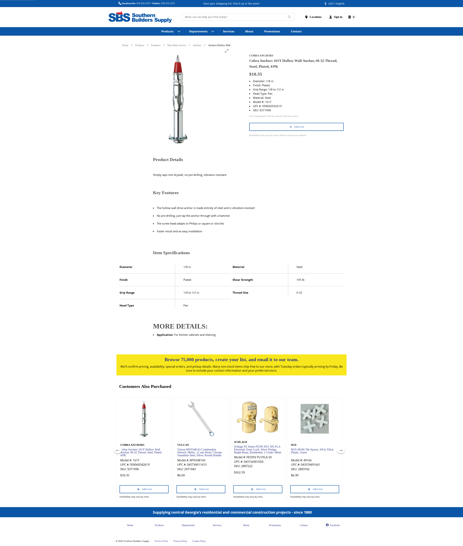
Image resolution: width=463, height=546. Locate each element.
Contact (304, 525)
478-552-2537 (143, 3)
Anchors (197, 45)
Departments (188, 525)
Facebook (334, 525)
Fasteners (155, 45)
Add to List (299, 127)
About (246, 525)
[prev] (118, 450)
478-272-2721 (168, 3)
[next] (341, 450)
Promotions (275, 525)
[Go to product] (144, 419)
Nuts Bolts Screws (176, 45)
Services (217, 525)
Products (139, 45)
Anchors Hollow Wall (219, 45)
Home (125, 45)
